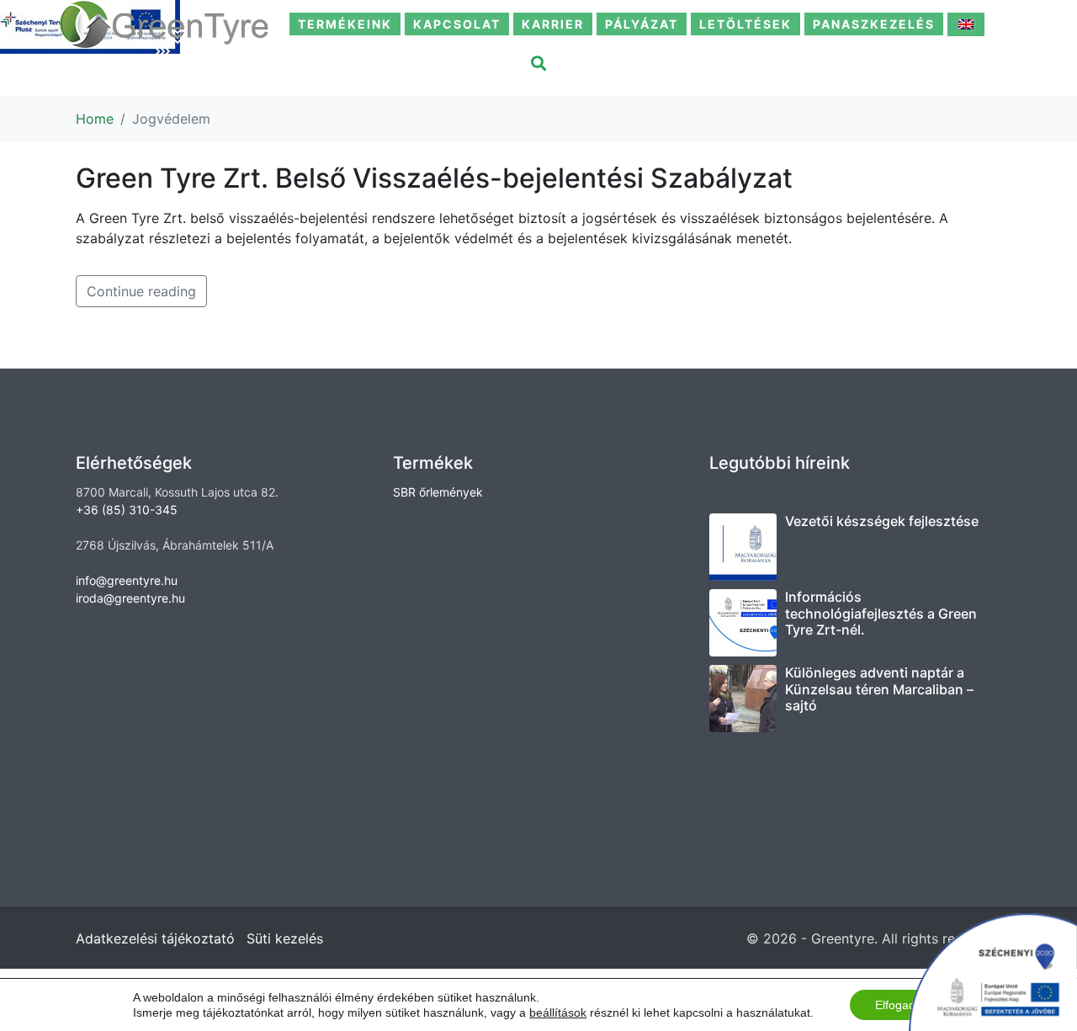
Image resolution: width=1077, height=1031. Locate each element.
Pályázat (641, 24)
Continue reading (141, 291)
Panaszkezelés (874, 24)
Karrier (553, 24)
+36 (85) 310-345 (127, 509)
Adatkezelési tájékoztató (155, 938)
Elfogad (895, 1005)
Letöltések (745, 24)
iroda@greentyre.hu (130, 598)
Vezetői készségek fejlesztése (882, 521)
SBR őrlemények (438, 492)
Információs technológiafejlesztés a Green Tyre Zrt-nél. (881, 612)
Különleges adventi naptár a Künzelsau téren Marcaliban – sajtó (879, 688)
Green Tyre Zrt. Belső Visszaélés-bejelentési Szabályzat (434, 178)
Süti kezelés (285, 938)
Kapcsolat (457, 24)
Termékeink (345, 24)
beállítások (557, 1012)
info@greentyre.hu (127, 580)
